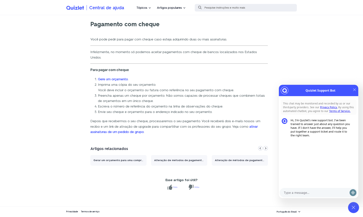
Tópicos (142, 7)
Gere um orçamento (113, 79)
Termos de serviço (90, 211)
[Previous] (260, 148)
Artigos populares (169, 7)
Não (196, 187)
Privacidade (72, 211)
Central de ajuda (106, 7)
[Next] (265, 148)
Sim (175, 187)
